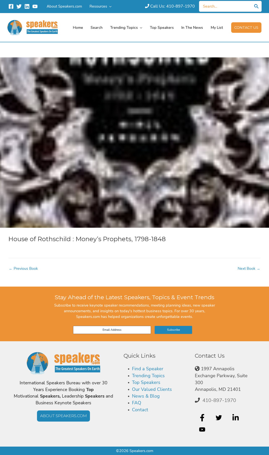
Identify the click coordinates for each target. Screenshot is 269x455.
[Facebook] (11, 6)
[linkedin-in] (236, 417)
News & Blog (146, 396)
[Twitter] (19, 6)
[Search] (256, 6)
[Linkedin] (27, 6)
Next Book (249, 268)
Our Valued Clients (152, 389)
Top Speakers (146, 382)
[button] (109, 6)
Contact (140, 410)
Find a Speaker (147, 369)
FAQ (136, 403)
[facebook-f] (202, 417)
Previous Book (23, 268)
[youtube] (202, 429)
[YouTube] (35, 6)
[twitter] (219, 417)
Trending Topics (148, 376)
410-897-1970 (219, 400)
